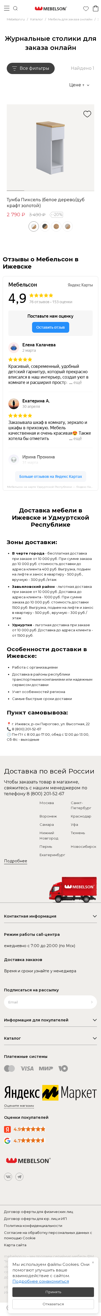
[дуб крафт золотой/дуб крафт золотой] (56, 226)
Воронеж (48, 816)
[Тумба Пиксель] (50, 148)
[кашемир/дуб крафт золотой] (67, 226)
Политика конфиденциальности (33, 1225)
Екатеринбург (52, 855)
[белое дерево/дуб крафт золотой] (34, 226)
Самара (47, 824)
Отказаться (53, 1304)
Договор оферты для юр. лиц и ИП (35, 1218)
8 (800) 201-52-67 (26, 729)
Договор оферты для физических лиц (38, 1211)
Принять (53, 1292)
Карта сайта (15, 1245)
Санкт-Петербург (81, 805)
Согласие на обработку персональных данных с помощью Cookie (48, 1235)
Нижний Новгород (49, 835)
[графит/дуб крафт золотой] (45, 226)
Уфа (74, 824)
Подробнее (15, 861)
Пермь (46, 846)
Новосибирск (83, 846)
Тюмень (78, 833)
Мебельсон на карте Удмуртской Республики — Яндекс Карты (51, 487)
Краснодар (81, 816)
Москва (47, 803)
